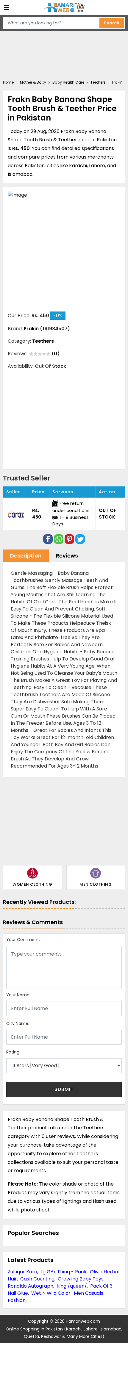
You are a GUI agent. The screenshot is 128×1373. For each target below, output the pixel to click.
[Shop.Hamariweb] (64, 7)
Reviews (67, 555)
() (56, 353)
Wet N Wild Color (51, 1293)
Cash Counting (37, 1278)
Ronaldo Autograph (30, 1286)
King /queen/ (72, 1286)
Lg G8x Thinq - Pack (63, 1271)
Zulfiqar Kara (22, 1271)
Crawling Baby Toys (81, 1278)
